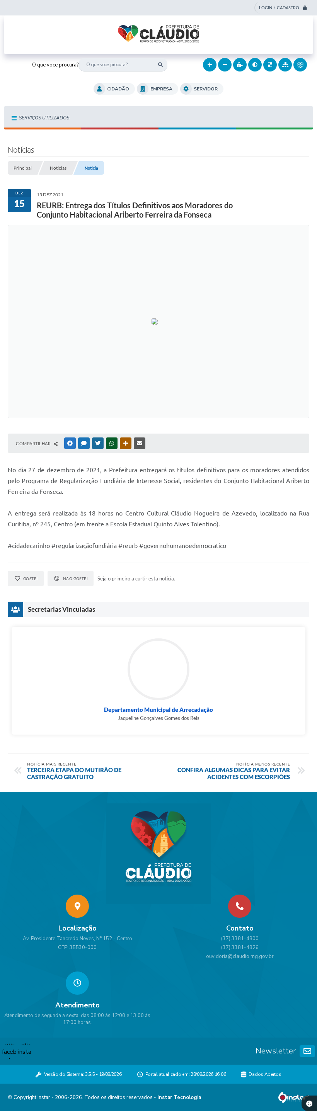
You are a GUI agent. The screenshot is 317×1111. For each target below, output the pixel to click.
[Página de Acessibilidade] (300, 64)
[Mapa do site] (285, 64)
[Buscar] (160, 64)
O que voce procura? (55, 64)
